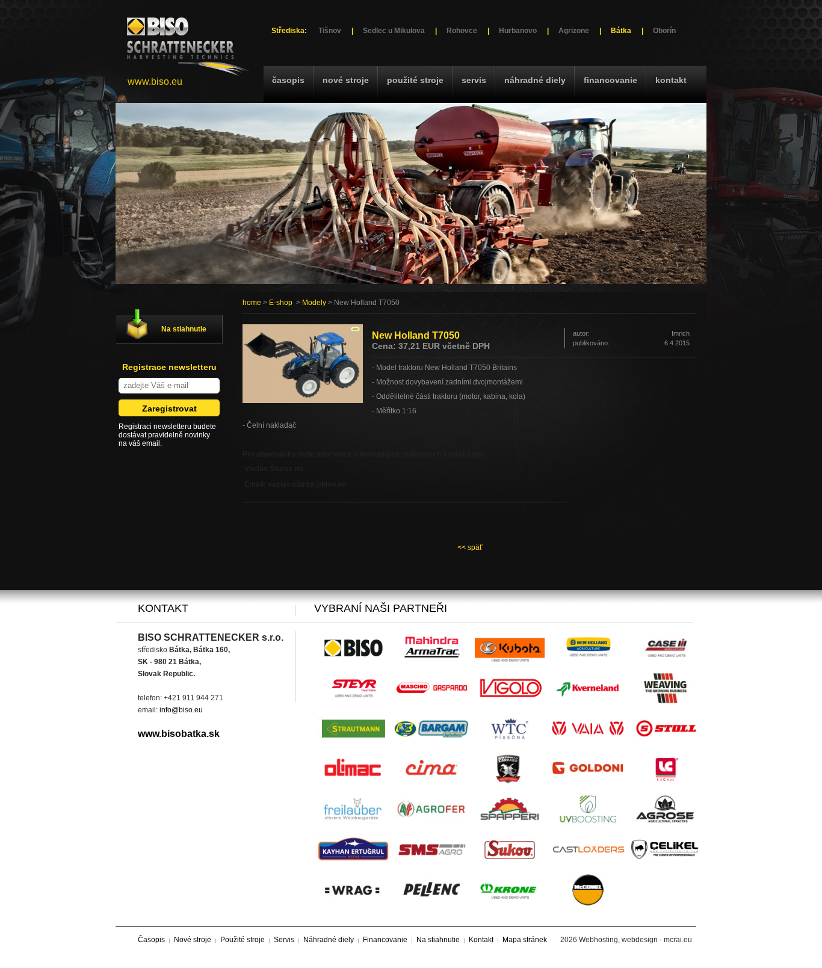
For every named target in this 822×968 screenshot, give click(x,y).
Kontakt (671, 80)
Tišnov (329, 30)
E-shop (280, 302)
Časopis (288, 80)
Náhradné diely (535, 80)
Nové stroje (346, 80)
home (252, 302)
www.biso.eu (155, 81)
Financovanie (610, 80)
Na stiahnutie (183, 329)
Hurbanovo (518, 30)
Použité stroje (415, 80)
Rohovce (462, 30)
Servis (474, 80)
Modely (314, 302)
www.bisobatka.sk (179, 734)
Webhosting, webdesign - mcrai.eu (635, 940)
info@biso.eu (181, 710)
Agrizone (573, 30)
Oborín (664, 30)
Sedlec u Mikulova (394, 30)
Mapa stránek (524, 940)
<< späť (470, 547)
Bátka (621, 30)
